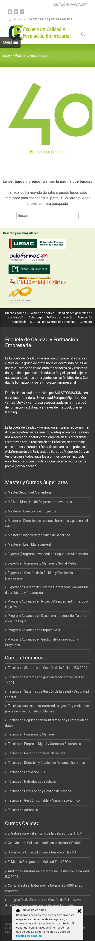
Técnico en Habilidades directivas (32, 781)
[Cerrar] (79, 911)
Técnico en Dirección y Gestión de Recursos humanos (46, 763)
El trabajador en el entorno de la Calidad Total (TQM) (45, 833)
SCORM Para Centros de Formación (53, 321)
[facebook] (10, 13)
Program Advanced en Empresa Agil (34, 630)
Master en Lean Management (29, 544)
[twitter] (16, 13)
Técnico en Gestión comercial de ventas (36, 753)
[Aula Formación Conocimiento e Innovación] (30, 257)
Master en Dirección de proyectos (32, 511)
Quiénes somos (15, 313)
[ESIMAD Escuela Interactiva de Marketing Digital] (38, 281)
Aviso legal (36, 317)
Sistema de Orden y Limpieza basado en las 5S (42, 852)
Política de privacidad (60, 317)
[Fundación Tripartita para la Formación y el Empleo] (21, 296)
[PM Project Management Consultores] (30, 270)
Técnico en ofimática (23, 810)
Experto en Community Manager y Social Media (42, 563)
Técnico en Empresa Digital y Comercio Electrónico (44, 744)
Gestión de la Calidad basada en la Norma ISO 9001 (45, 843)
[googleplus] (22, 13)
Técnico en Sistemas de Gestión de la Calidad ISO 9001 (47, 668)
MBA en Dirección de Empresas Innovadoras (40, 502)
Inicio (6, 55)
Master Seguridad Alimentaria (30, 492)
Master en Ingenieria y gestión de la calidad (39, 535)
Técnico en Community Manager (31, 734)
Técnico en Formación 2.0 (26, 772)
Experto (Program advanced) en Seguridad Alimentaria (48, 554)
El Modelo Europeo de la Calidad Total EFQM (39, 862)
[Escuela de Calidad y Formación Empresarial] (36, 33)
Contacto (86, 321)
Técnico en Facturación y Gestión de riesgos (39, 791)
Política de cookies (42, 313)
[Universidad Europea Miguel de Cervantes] (38, 244)
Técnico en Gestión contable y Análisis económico (44, 800)
